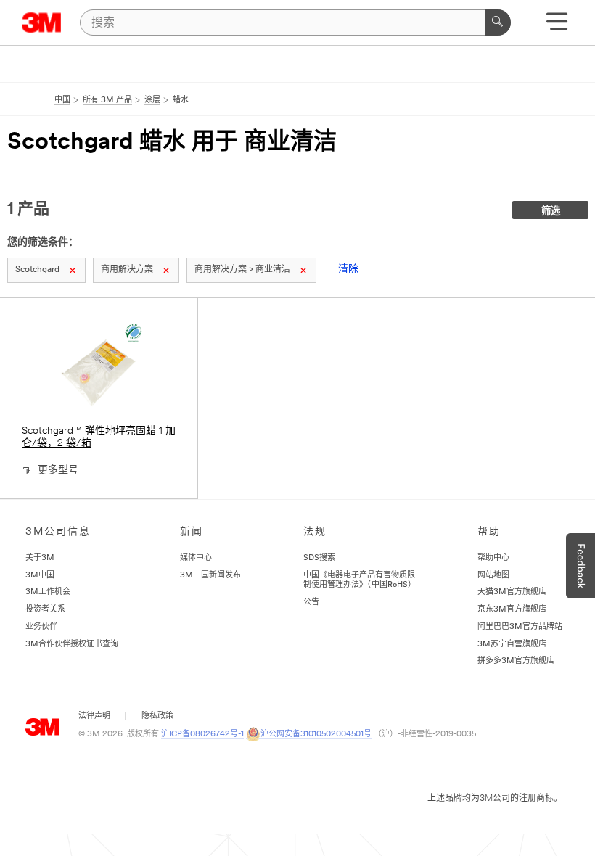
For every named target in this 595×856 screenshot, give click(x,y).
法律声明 (94, 716)
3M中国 (39, 576)
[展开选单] (556, 26)
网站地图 (493, 576)
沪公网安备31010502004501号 (316, 734)
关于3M (39, 558)
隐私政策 (157, 716)
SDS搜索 (319, 558)
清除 (348, 269)
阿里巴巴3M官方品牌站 (519, 627)
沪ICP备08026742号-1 (202, 734)
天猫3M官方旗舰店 (511, 592)
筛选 (550, 211)
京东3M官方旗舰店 (511, 610)
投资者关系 (45, 610)
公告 (311, 602)
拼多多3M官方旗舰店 (515, 661)
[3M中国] (42, 22)
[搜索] (498, 22)
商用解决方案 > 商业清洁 (242, 270)
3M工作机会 (47, 592)
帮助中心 (493, 558)
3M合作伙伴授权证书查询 (71, 645)
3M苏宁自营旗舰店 (511, 645)
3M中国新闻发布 (210, 576)
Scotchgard (37, 270)
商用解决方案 (127, 270)
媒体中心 (196, 558)
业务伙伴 (41, 627)
